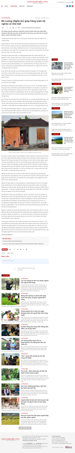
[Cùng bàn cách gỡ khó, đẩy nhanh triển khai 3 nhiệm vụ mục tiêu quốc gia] (57, 140)
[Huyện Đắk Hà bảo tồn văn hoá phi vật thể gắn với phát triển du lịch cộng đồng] (10, 403)
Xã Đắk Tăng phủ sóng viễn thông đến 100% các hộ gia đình (34, 328)
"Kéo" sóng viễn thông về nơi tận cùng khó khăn (33, 357)
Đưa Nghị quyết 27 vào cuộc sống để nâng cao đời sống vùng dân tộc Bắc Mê (62, 154)
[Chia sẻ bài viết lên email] (13, 28)
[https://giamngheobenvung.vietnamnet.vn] (37, 2)
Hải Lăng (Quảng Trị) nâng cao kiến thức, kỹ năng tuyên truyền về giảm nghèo (68, 65)
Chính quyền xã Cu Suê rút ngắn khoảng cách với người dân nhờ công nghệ (34, 313)
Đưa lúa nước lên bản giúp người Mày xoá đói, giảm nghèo (34, 416)
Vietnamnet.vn (61, 2)
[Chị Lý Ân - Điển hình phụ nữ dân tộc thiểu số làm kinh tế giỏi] (10, 374)
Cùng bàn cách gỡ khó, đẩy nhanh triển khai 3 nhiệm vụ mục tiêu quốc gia (68, 140)
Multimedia (30, 6)
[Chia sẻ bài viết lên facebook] (7, 28)
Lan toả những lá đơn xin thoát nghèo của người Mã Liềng (35, 282)
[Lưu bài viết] (19, 28)
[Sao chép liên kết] (16, 28)
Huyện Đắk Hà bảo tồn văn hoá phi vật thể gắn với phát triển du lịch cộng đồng (35, 402)
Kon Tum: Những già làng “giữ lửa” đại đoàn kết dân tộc (34, 387)
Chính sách (22, 6)
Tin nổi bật (6, 275)
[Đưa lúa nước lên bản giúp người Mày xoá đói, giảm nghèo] (10, 419)
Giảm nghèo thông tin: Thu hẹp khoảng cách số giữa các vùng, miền (61, 124)
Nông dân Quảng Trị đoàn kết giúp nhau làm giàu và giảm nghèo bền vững (33, 297)
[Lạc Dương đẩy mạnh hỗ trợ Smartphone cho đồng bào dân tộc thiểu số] (10, 344)
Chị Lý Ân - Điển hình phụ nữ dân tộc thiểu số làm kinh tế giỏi (34, 372)
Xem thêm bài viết (25, 428)
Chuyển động (13, 6)
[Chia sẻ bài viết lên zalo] (10, 28)
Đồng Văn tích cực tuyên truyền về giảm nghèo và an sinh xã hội (61, 73)
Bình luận (5, 249)
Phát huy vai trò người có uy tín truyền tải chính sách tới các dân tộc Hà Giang (62, 148)
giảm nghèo (10, 253)
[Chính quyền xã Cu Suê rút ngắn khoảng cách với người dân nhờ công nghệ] (10, 315)
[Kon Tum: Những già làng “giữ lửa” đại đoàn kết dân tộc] (10, 389)
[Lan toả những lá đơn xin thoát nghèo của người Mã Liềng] (10, 284)
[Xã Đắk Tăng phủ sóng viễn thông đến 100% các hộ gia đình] (10, 330)
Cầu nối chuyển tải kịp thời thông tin (12, 241)
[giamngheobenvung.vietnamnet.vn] (2, 6)
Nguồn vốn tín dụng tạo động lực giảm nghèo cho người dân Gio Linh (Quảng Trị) (62, 130)
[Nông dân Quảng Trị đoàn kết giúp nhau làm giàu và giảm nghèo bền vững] (10, 299)
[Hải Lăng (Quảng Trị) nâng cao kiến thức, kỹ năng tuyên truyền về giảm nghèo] (57, 65)
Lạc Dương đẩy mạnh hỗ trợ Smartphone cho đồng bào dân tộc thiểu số (33, 342)
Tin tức (6, 6)
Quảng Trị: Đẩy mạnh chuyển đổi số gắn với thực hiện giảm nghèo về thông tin (23, 243)
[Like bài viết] (3, 28)
